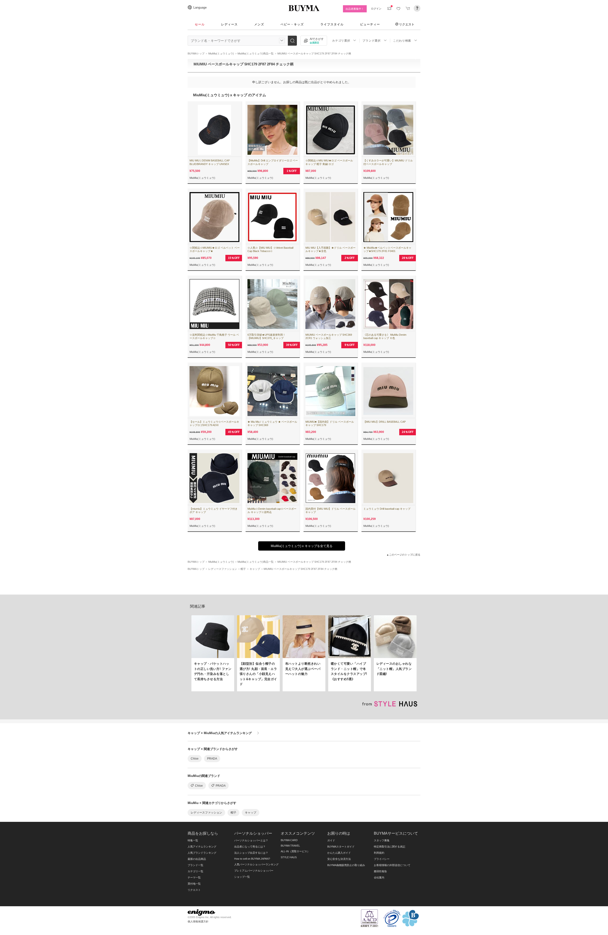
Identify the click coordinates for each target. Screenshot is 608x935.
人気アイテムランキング (202, 846)
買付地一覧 (194, 883)
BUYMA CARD (289, 840)
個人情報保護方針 (198, 921)
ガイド (331, 840)
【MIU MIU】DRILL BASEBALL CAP (384, 421)
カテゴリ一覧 (195, 871)
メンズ (259, 24)
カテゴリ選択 (341, 40)
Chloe (195, 758)
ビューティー (370, 24)
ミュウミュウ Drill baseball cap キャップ (386, 508)
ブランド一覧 (195, 865)
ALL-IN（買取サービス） (295, 851)
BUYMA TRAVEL (290, 845)
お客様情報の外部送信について (392, 865)
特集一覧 (193, 840)
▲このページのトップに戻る (403, 554)
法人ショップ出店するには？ (251, 852)
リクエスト (406, 24)
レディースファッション (206, 812)
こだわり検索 (402, 40)
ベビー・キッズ (292, 24)
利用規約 (379, 852)
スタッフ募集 (382, 840)
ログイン (376, 8)
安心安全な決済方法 (339, 858)
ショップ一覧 (242, 876)
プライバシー (382, 858)
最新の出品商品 (197, 858)
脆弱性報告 (380, 871)
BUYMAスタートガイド (341, 846)
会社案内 (379, 877)
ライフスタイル (332, 24)
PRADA (212, 758)
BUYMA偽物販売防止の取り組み (346, 865)
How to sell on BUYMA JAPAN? (252, 858)
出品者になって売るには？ (250, 846)
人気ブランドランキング (202, 852)
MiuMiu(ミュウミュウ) (202, 177)
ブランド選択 (371, 40)
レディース (229, 24)
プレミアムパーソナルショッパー (253, 870)
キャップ (250, 812)
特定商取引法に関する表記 (389, 846)
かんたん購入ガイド (339, 852)
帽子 (233, 812)
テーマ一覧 (194, 877)
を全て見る (301, 546)
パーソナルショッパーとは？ (251, 840)
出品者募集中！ (355, 8)
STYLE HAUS (289, 857)
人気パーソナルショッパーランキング (256, 864)
